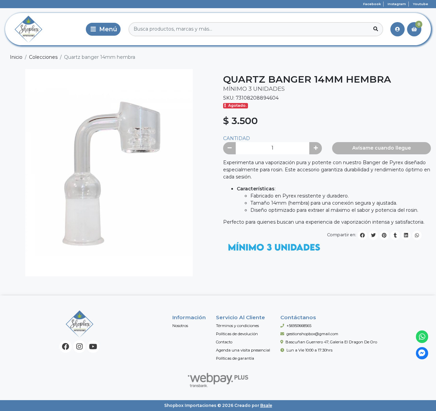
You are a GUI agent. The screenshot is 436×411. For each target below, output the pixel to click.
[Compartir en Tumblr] (395, 235)
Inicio (16, 57)
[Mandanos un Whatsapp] (422, 336)
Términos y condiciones (237, 325)
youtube (420, 4)
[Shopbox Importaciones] (44, 29)
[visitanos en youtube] (93, 346)
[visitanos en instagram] (79, 346)
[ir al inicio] (79, 324)
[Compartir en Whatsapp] (417, 235)
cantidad (236, 138)
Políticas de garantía (235, 358)
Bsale (266, 405)
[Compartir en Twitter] (373, 235)
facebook (372, 4)
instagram (397, 4)
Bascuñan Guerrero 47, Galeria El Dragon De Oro (331, 342)
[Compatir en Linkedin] (406, 235)
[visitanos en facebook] (65, 346)
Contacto (224, 342)
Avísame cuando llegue (381, 148)
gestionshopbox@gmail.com (312, 333)
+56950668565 (298, 325)
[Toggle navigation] (103, 29)
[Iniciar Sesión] (397, 29)
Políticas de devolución (237, 333)
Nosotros (180, 325)
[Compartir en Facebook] (362, 235)
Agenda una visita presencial (243, 350)
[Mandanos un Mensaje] (422, 353)
